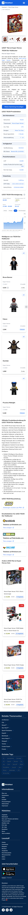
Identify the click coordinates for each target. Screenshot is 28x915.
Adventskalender (10, 758)
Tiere (21, 761)
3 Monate (10, 210)
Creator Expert (6, 746)
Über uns (4, 793)
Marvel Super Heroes (18, 123)
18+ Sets (4, 827)
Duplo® (4, 733)
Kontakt (4, 799)
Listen (3, 859)
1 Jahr (15, 210)
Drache (8, 764)
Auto (4, 764)
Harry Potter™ (6, 738)
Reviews (4, 848)
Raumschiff (15, 764)
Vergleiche (5, 851)
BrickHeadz (5, 736)
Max (25, 213)
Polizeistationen (6, 767)
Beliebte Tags (7, 754)
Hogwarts (9, 761)
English (4, 878)
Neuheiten (4, 829)
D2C (4, 758)
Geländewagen (12, 770)
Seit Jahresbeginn (22, 210)
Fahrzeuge (16, 761)
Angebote (4, 815)
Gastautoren (5, 795)
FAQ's (3, 797)
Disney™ (4, 725)
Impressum (5, 806)
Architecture (5, 720)
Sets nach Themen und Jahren (10, 819)
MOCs (3, 857)
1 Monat (5, 210)
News (3, 831)
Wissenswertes (6, 855)
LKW (19, 770)
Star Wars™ (5, 728)
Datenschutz (5, 804)
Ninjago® (4, 741)
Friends (4, 749)
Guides (4, 842)
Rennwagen (18, 758)
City (3, 722)
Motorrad (4, 770)
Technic (4, 744)
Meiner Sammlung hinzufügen (14, 107)
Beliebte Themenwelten (12, 716)
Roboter (21, 764)
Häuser (20, 767)
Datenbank (5, 817)
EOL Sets (4, 825)
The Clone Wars (6, 773)
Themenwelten (6, 821)
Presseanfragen (6, 801)
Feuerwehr (14, 767)
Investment (5, 844)
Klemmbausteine (6, 853)
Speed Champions (7, 730)
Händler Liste (5, 823)
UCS (4, 761)
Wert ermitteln (6, 833)
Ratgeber (4, 846)
